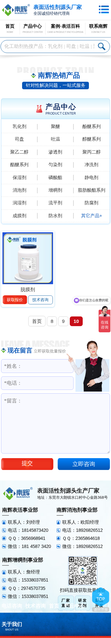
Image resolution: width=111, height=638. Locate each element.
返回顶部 (100, 599)
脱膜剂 (27, 289)
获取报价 (15, 299)
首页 (37, 321)
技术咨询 (40, 299)
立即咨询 (83, 464)
